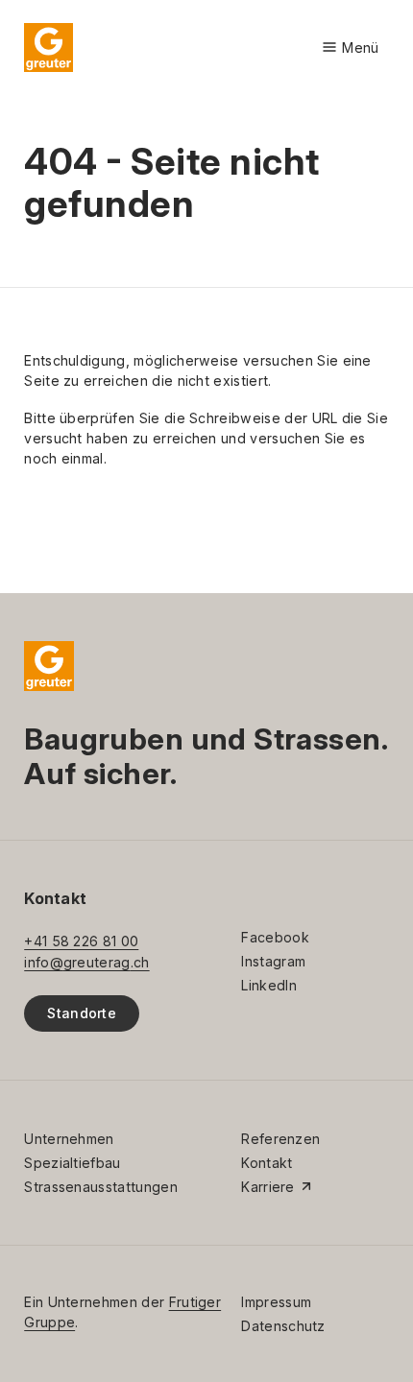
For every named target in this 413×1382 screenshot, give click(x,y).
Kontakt (266, 1163)
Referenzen (280, 1139)
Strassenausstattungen (101, 1187)
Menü (350, 48)
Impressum (276, 1302)
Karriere (268, 1187)
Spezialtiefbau (72, 1163)
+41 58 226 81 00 (81, 941)
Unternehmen (69, 1139)
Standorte (81, 1013)
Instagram (273, 961)
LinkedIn (269, 985)
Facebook (275, 937)
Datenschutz (283, 1326)
